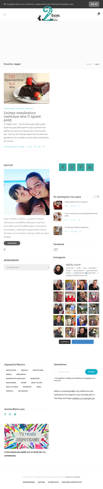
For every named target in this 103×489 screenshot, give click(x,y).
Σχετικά (41, 482)
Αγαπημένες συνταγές (14, 108)
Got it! (94, 4)
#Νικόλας (24, 370)
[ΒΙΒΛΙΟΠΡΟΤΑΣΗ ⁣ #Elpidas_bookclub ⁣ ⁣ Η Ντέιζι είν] (70, 285)
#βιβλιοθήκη (21, 374)
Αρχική (89, 64)
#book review (11, 370)
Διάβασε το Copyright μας (83, 398)
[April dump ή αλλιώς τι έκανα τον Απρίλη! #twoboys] (82, 320)
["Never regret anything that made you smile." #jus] (82, 285)
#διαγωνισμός (11, 383)
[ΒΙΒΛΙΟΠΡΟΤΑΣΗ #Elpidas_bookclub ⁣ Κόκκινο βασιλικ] (58, 296)
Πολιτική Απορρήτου (72, 482)
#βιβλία (8, 374)
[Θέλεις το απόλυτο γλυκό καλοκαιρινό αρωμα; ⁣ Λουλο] (94, 296)
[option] (76, 218)
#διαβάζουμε (35, 378)
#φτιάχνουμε (23, 391)
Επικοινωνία (29, 482)
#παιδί (39, 387)
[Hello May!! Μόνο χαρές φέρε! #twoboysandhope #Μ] (70, 320)
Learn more (12, 243)
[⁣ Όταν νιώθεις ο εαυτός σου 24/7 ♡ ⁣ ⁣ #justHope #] (58, 332)
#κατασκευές (27, 387)
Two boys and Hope (10, 147)
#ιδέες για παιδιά (12, 387)
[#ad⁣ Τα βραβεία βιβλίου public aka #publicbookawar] (70, 308)
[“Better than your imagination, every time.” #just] (58, 285)
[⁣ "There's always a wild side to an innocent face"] (82, 296)
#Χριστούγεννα (38, 370)
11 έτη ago (21, 147)
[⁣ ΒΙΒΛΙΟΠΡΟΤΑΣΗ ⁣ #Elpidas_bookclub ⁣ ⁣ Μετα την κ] (94, 320)
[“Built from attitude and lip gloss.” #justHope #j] (94, 285)
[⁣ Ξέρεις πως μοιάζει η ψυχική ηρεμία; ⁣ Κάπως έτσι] (82, 332)
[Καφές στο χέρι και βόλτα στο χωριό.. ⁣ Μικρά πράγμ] (94, 308)
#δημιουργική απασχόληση (15, 378)
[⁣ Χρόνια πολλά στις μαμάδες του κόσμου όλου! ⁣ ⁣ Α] (58, 308)
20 (31, 147)
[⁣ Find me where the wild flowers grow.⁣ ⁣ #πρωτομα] (58, 320)
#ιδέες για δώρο (36, 383)
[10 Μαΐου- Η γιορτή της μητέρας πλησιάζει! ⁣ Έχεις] (94, 332)
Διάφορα (29, 108)
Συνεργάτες (53, 482)
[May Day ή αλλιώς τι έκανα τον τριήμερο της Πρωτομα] (82, 308)
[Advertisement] (51, 39)
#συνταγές (9, 391)
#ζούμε (23, 383)
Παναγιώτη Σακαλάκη (72, 477)
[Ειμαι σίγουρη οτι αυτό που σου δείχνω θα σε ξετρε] (70, 296)
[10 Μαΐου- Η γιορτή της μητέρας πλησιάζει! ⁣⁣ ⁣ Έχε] (70, 332)
